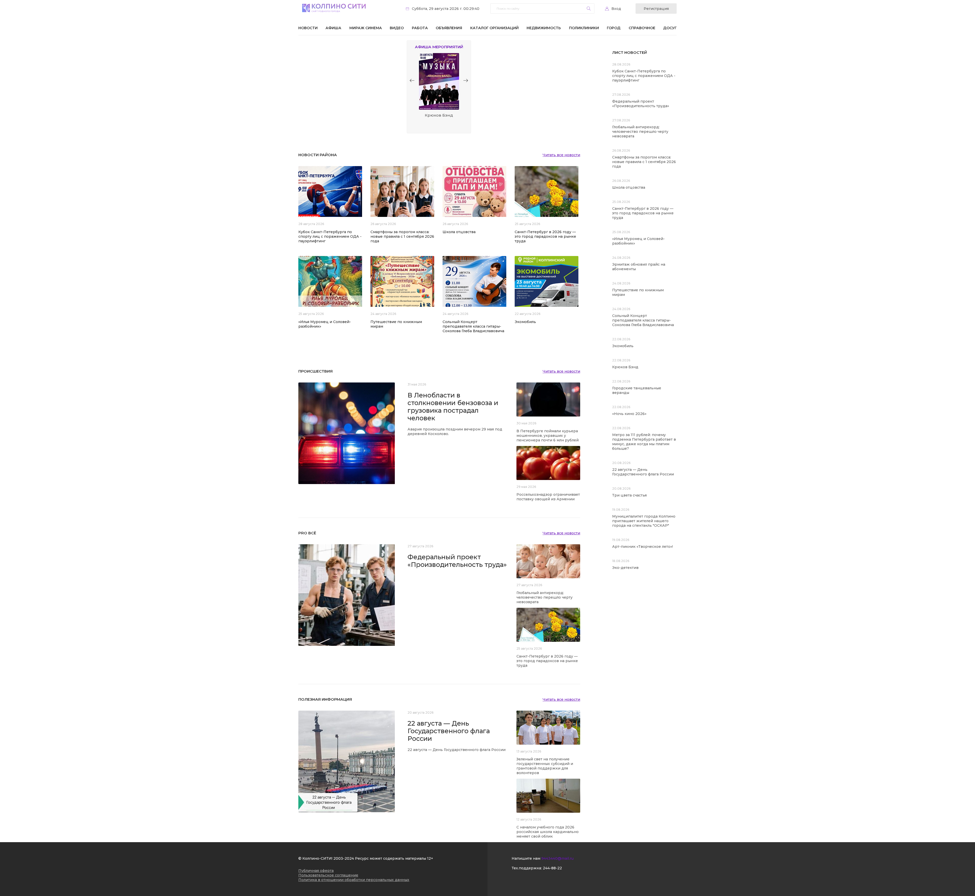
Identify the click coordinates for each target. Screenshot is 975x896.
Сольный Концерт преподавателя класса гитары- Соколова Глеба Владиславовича (473, 326)
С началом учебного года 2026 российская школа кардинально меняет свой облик (547, 832)
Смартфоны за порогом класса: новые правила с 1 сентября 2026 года (402, 236)
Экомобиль (525, 321)
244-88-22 (552, 868)
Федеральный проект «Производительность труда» (457, 560)
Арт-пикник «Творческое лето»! (642, 546)
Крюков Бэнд (625, 367)
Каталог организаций (494, 28)
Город (614, 28)
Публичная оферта (316, 870)
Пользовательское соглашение (328, 875)
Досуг (670, 28)
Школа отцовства (459, 232)
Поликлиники (584, 28)
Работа (420, 28)
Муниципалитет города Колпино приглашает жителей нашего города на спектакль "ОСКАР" (643, 521)
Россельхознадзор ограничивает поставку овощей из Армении (548, 496)
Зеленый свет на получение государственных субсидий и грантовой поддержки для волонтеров (544, 766)
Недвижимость (544, 28)
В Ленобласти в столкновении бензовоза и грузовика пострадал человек (453, 406)
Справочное (642, 28)
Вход (616, 8)
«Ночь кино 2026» (629, 413)
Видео (397, 28)
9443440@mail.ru (557, 858)
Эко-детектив (625, 567)
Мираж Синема (365, 28)
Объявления (449, 28)
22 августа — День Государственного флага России (449, 730)
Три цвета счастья (629, 495)
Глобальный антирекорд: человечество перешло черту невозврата (544, 597)
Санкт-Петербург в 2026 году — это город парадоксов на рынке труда (545, 236)
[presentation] (412, 80)
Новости (308, 28)
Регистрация (656, 8)
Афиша (333, 28)
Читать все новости (561, 155)
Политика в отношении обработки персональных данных (353, 879)
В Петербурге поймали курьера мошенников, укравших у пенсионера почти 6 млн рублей (547, 435)
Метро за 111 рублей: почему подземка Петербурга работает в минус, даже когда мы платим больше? (644, 442)
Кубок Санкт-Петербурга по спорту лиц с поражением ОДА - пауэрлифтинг (330, 236)
